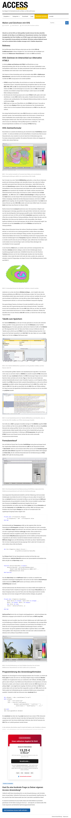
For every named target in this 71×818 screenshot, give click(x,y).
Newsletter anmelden (41, 16)
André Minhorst (15, 25)
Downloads (25, 16)
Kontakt (51, 16)
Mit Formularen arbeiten (33, 25)
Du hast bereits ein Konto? (25, 776)
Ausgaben (6, 16)
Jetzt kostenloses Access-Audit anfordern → (16, 810)
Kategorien (15, 16)
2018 (22, 25)
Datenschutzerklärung (57, 816)
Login (31, 16)
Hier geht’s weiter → (25, 761)
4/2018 (25, 25)
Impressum (65, 816)
